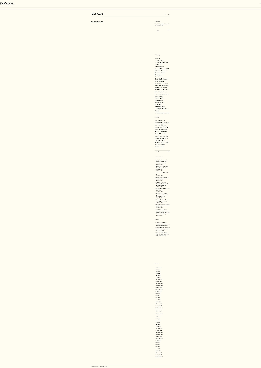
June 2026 (158, 271)
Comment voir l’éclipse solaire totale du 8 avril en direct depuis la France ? (162, 224)
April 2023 (158, 348)
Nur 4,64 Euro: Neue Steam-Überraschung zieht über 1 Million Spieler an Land (162, 161)
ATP (156, 120)
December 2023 (159, 332)
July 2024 (158, 318)
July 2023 (158, 342)
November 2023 (159, 334)
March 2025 (158, 301)
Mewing (157, 87)
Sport (159, 140)
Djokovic (163, 72)
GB (166, 127)
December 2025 (159, 283)
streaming (157, 142)
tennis (166, 142)
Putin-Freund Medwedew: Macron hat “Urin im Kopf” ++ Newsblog (162, 234)
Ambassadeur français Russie (161, 62)
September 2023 (159, 338)
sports (163, 140)
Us (161, 146)
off (164, 134)
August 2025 (158, 291)
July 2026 (158, 269)
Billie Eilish (157, 70)
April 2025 (158, 299)
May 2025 (158, 297)
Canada (166, 123)
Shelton (162, 138)
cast (156, 125)
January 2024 (159, 330)
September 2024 (159, 314)
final (161, 127)
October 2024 (159, 312)
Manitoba (164, 131)
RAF (166, 92)
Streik (167, 94)
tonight (163, 144)
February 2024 (159, 328)
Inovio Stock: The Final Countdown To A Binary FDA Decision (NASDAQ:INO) (162, 184)
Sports (163, 94)
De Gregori (157, 72)
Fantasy (157, 127)
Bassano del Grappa (159, 68)
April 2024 (158, 324)
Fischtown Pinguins (159, 81)
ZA (163, 146)
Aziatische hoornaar (159, 66)
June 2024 (158, 320)
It (155, 131)
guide (156, 129)
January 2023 (159, 354)
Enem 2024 (165, 79)
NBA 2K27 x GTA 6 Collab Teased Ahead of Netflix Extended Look (162, 168)
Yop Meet (161, 24)
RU (167, 136)
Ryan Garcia (157, 94)
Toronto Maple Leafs (160, 106)
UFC (162, 109)
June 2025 (158, 295)
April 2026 (158, 275)
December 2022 (159, 356)
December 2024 (159, 307)
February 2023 (159, 352)
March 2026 (158, 277)
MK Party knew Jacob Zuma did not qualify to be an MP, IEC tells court (163, 229)
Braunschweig (164, 70)
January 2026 (159, 281)
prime (161, 136)
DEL (165, 125)
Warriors (167, 108)
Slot (156, 140)
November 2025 (159, 285)
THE (156, 144)
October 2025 (159, 287)
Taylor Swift (159, 98)
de (162, 125)
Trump (158, 109)
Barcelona (160, 120)
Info (159, 129)
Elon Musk (158, 79)
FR (164, 127)
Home (165, 14)
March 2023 (158, 350)
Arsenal (157, 64)
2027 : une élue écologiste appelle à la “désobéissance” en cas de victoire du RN (162, 195)
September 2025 (159, 289)
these (159, 144)
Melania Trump (164, 85)
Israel (166, 83)
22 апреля (157, 58)
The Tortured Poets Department (159, 103)
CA (162, 122)
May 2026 (158, 273)
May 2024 (158, 322)
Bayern (167, 68)
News (156, 134)
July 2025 (158, 293)
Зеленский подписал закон (162, 113)
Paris (156, 92)
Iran (162, 83)
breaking (158, 123)
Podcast (157, 136)
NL (160, 134)
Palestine (165, 90)
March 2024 (158, 326)
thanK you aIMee (159, 100)
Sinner (166, 138)
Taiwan (160, 96)
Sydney (157, 96)
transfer (157, 146)
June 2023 (158, 344)
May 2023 (158, 346)
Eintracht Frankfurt (159, 77)
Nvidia (157, 90)
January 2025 (159, 305)
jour (158, 131)
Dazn (159, 125)
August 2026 (158, 267)
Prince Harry (161, 92)
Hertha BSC (158, 83)
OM (162, 90)
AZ (161, 64)
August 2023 (158, 340)
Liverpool (158, 85)
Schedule (157, 138)
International (164, 129)
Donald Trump (158, 74)
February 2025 (159, 303)
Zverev (157, 111)
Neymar (165, 87)
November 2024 (159, 310)
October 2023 (159, 336)
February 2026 (159, 279)
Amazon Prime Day (159, 60)
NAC (161, 87)
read (164, 136)
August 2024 (158, 316)
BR (164, 120)
